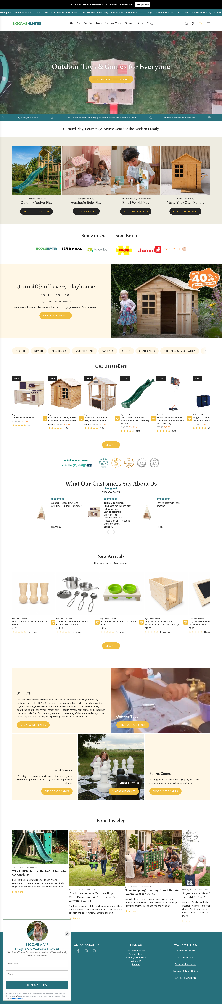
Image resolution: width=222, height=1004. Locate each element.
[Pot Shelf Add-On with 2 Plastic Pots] (122, 593)
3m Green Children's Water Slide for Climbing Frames (134, 420)
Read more (17, 891)
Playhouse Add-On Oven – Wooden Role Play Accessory (162, 623)
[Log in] (193, 23)
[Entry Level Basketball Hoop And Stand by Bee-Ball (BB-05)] (174, 393)
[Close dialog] (67, 934)
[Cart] (208, 23)
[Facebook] (78, 951)
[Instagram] (86, 951)
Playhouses (59, 350)
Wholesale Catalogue (185, 977)
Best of (21, 350)
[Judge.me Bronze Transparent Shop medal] (129, 463)
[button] (208, 350)
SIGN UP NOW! (37, 985)
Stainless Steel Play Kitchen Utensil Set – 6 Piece (72, 623)
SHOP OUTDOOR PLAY (36, 211)
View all (111, 444)
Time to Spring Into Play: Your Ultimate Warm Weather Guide (152, 892)
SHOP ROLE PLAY (86, 211)
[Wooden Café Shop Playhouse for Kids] (102, 393)
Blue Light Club (185, 957)
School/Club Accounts (185, 964)
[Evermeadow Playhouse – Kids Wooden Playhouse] (66, 393)
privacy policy (17, 998)
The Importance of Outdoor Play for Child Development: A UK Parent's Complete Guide (93, 896)
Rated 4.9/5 (130, 117)
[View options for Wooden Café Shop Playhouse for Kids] (117, 418)
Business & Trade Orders (185, 970)
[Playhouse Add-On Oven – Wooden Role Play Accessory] (166, 593)
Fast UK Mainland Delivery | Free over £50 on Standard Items (111, 12)
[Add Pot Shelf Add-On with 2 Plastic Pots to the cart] (141, 622)
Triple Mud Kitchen (23, 417)
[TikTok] (94, 951)
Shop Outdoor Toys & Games (111, 79)
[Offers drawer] (200, 23)
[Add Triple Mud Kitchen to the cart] (45, 418)
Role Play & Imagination (180, 350)
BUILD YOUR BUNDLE (185, 211)
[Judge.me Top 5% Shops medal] (141, 463)
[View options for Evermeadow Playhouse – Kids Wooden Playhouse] (81, 418)
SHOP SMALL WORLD (136, 211)
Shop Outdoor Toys (133, 724)
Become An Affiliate (185, 950)
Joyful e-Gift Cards (193, 117)
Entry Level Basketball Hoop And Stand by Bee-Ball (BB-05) (170, 420)
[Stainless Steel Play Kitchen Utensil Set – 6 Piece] (78, 593)
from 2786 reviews (111, 491)
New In (38, 350)
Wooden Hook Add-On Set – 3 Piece (29, 623)
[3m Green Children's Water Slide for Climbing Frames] (138, 393)
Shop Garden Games (33, 724)
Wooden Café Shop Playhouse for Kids (95, 419)
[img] (111, 488)
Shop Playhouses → (55, 315)
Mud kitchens (84, 350)
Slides (126, 350)
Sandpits (108, 350)
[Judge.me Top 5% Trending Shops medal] (154, 463)
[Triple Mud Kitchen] (29, 393)
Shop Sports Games (165, 791)
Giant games (147, 350)
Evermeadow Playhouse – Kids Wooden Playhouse (63, 419)
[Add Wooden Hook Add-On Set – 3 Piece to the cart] (53, 622)
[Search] (186, 23)
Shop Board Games (57, 791)
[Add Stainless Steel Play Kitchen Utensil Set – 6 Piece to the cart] (97, 622)
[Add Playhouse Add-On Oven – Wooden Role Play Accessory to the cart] (185, 622)
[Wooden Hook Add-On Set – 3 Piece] (33, 593)
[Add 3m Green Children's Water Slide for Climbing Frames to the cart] (153, 418)
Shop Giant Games (123, 791)
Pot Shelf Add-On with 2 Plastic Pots (118, 623)
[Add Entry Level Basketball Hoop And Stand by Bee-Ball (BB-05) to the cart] (189, 418)
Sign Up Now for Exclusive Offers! (60, 12)
